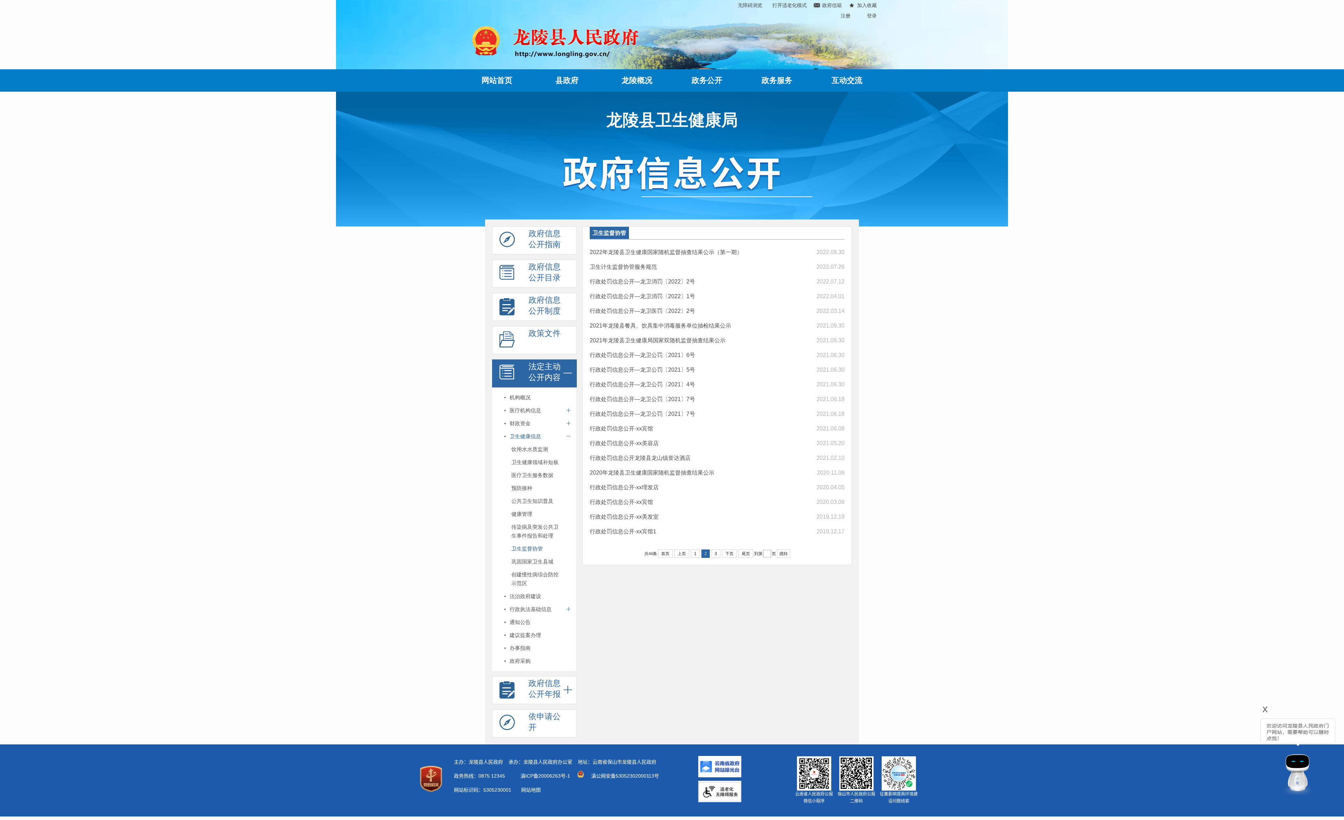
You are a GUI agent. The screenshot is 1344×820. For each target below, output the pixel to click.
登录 (872, 16)
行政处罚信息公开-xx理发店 (624, 487)
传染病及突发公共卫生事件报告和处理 (535, 531)
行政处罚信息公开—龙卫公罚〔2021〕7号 (642, 399)
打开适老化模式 (789, 5)
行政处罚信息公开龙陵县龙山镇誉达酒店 (640, 458)
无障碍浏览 (750, 5)
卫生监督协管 (527, 549)
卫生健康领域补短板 (535, 462)
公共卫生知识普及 (532, 501)
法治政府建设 (525, 596)
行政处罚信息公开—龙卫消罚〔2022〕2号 (642, 282)
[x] (1243, 753)
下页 (729, 553)
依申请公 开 (544, 722)
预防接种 (521, 488)
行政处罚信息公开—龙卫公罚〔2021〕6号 (642, 355)
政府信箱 (832, 5)
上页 (682, 553)
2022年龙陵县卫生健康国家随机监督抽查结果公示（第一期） (666, 252)
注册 (845, 16)
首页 (665, 553)
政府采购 (520, 661)
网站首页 (497, 80)
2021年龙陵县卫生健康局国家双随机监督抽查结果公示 (658, 340)
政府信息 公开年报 (544, 689)
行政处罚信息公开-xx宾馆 (621, 429)
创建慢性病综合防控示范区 (535, 579)
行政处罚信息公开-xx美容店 (624, 443)
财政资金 (520, 423)
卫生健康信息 (525, 436)
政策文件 (544, 333)
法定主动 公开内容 (544, 372)
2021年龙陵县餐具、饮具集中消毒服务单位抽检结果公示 (660, 326)
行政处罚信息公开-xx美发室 (624, 517)
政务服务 (777, 80)
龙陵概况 (637, 80)
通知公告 (520, 622)
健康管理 (521, 514)
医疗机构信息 (525, 410)
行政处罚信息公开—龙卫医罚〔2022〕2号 (642, 311)
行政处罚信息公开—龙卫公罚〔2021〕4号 (642, 384)
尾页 (746, 553)
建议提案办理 (525, 635)
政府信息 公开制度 (544, 305)
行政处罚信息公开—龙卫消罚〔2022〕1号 (642, 296)
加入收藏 (867, 5)
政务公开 (707, 80)
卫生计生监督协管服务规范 (623, 267)
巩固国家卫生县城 (532, 562)
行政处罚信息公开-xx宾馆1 (623, 531)
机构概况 (520, 397)
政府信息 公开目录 (544, 272)
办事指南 (520, 648)
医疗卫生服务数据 (532, 475)
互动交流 (847, 80)
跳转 (783, 553)
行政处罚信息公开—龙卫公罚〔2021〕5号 (642, 370)
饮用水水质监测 (529, 449)
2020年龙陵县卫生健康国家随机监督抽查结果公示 (652, 473)
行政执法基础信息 (531, 609)
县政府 (567, 80)
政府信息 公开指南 (544, 239)
